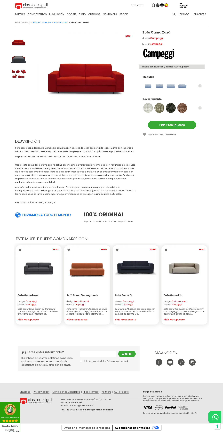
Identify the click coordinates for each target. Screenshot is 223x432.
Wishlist (21, 250)
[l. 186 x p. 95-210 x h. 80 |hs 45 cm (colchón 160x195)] (170, 86)
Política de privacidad (117, 361)
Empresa (25, 392)
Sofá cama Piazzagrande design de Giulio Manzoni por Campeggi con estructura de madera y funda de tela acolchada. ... (86, 311)
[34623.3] (182, 108)
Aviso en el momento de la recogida (87, 427)
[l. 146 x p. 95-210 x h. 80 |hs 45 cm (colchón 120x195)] (148, 86)
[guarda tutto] (200, 86)
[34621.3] (159, 108)
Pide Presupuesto (172, 125)
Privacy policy (41, 392)
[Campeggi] (158, 54)
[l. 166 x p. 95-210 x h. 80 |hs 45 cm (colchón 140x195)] (159, 86)
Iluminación (56, 14)
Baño (82, 14)
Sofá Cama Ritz (173, 295)
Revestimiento (152, 99)
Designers (200, 14)
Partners (106, 392)
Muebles (20, 14)
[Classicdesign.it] (31, 6)
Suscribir (126, 354)
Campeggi (156, 38)
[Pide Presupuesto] (39, 268)
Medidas (148, 77)
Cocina (71, 14)
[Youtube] (170, 365)
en (157, 5)
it (153, 5)
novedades (110, 14)
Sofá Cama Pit (124, 295)
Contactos (137, 5)
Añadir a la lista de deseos (162, 134)
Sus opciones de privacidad (132, 427)
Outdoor (94, 14)
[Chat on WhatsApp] (214, 417)
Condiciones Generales (66, 392)
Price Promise (91, 392)
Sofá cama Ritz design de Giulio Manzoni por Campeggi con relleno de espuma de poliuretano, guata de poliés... (184, 311)
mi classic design (183, 5)
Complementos (37, 14)
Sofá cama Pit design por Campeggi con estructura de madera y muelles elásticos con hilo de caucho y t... (135, 311)
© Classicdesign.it (40, 401)
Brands (184, 14)
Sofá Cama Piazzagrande (82, 295)
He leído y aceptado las (105, 361)
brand (27, 304)
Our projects (121, 392)
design (27, 301)
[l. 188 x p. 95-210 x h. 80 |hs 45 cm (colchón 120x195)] (182, 86)
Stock (123, 14)
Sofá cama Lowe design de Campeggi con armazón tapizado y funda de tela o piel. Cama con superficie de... (38, 311)
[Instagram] (192, 365)
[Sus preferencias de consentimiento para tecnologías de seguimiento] (217, 426)
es (166, 5)
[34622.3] (170, 108)
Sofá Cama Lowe (28, 295)
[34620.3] (148, 108)
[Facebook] (159, 365)
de (162, 5)
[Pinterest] (181, 365)
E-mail (99, 354)
